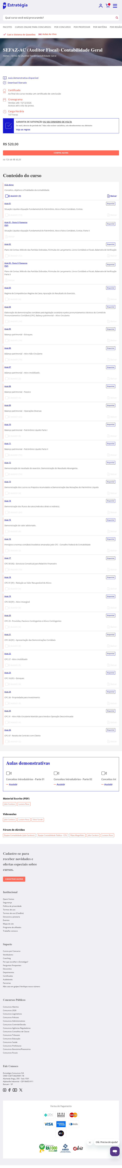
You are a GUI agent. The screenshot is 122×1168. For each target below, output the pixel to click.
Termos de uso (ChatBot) (13, 913)
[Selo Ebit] (78, 1148)
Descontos (7, 969)
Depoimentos (8, 972)
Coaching (7, 958)
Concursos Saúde (10, 1042)
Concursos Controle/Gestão (14, 1024)
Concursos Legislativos (12, 1014)
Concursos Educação (11, 1038)
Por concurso (62, 27)
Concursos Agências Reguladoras (17, 1028)
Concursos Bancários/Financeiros (17, 1049)
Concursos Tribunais (11, 1035)
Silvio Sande (38, 819)
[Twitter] (20, 1090)
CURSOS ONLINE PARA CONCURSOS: (33, 27)
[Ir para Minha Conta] (100, 6)
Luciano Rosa (23, 804)
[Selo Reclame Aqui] (48, 1148)
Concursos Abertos (11, 1007)
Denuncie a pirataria (11, 917)
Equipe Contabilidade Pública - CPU (52, 835)
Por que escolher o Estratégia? (15, 962)
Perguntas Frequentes (12, 965)
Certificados (8, 976)
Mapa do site (8, 924)
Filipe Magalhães (77, 835)
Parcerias (7, 983)
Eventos (6, 920)
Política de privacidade (12, 906)
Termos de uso (9, 909)
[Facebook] (9, 1090)
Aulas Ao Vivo (49, 34)
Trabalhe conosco (10, 931)
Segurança (7, 902)
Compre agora (61, 153)
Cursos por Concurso (11, 951)
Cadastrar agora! (14, 879)
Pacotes (7, 27)
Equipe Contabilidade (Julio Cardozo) (19, 835)
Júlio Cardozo (9, 804)
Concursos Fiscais (10, 1052)
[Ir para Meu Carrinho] (107, 6)
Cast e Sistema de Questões (21, 34)
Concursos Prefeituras (12, 1046)
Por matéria (100, 27)
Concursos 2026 (9, 1010)
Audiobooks (8, 979)
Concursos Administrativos (14, 1021)
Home (6, 55)
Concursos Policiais (11, 1017)
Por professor (82, 27)
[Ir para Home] (15, 6)
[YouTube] (15, 1090)
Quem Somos (8, 899)
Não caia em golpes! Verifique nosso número (21, 986)
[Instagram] (4, 1090)
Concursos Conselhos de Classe (16, 1031)
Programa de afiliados (12, 927)
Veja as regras (23, 129)
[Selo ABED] (65, 1148)
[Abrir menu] (115, 6)
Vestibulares (8, 954)
